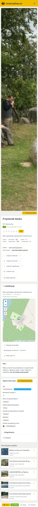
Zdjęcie (24, 505)
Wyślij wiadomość (10, 278)
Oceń (21, 231)
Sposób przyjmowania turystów (13, 411)
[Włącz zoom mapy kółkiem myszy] (5, 313)
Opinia (15, 505)
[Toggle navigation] (34, 3)
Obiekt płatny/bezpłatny (11, 405)
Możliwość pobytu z (9, 392)
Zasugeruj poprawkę (25, 381)
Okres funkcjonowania (10, 399)
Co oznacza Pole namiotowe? (23, 389)
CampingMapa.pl (10, 426)
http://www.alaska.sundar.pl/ (20, 250)
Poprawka (33, 505)
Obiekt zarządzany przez (11, 423)
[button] (19, 318)
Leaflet (17, 341)
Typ (4, 386)
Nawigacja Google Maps (12, 345)
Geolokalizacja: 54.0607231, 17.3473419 (15, 350)
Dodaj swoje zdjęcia (30, 213)
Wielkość (6, 417)
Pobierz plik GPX (10, 355)
